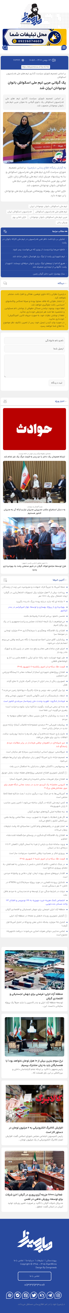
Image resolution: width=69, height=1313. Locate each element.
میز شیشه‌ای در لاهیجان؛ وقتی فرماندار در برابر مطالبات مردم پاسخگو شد (37, 744)
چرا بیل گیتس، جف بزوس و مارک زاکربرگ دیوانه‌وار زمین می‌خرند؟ (33, 690)
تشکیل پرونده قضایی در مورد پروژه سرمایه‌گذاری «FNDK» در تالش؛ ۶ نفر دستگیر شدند (37, 884)
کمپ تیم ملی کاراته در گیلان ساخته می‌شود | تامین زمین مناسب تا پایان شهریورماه (36, 804)
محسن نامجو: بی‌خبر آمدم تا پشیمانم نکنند (44, 616)
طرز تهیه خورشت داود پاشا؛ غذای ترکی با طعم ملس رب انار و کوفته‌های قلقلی (37, 659)
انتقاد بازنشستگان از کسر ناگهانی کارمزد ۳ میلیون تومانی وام (35, 696)
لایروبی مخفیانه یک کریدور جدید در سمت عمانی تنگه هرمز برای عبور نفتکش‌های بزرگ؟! (36, 786)
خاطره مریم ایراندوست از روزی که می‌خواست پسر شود (39, 249)
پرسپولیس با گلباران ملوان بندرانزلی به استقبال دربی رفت (37, 766)
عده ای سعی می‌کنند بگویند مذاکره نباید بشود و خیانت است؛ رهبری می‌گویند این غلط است (36, 708)
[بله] (17, 1295)
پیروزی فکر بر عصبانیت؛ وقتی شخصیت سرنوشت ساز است (37, 853)
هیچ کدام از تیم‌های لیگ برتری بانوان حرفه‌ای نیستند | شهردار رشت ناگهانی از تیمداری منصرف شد (36, 265)
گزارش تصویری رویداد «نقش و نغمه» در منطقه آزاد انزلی (36, 916)
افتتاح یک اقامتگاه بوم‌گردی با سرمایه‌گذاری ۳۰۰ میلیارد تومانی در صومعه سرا (36, 632)
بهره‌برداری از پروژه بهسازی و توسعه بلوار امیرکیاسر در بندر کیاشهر (38, 608)
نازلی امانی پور (19, 217)
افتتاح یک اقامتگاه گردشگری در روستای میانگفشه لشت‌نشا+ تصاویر (37, 837)
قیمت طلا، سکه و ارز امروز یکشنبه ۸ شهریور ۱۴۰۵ (41, 667)
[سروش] (42, 1295)
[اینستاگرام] (58, 1295)
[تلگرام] (50, 1295)
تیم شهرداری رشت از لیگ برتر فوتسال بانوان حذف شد (39, 256)
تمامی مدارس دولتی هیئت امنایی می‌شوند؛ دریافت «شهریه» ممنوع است (37, 933)
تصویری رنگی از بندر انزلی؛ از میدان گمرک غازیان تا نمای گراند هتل (37, 683)
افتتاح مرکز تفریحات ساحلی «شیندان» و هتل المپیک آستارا (37, 779)
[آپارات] (9, 1295)
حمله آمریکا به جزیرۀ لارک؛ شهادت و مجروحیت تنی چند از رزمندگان (33, 587)
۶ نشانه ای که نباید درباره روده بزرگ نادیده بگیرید (40, 601)
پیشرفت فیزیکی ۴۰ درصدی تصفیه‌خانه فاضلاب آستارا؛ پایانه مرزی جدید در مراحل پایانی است (35, 726)
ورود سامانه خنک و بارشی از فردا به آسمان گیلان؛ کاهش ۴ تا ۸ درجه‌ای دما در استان (36, 846)
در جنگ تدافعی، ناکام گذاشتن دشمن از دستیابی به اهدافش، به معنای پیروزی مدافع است (35, 866)
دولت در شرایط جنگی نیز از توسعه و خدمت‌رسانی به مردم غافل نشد (36, 893)
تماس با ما (19, 1260)
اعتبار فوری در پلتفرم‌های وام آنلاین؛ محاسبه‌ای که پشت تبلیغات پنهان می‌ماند (36, 828)
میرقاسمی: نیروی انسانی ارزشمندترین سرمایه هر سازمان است (35, 752)
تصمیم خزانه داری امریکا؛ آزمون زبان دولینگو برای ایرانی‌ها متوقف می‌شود (35, 759)
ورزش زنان (62, 222)
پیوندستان (51, 1260)
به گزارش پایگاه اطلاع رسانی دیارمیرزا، (46, 168)
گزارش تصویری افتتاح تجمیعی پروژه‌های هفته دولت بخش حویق (33, 773)
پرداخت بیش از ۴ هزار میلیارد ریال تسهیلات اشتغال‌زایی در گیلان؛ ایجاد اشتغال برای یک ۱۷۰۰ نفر (36, 594)
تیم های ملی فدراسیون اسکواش (51, 212)
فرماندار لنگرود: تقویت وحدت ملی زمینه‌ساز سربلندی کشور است (34, 701)
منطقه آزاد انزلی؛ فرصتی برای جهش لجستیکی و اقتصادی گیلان (35, 909)
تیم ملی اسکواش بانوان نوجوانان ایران (48, 206)
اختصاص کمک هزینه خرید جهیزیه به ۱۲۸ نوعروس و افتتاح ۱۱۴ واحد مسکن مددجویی (37, 902)
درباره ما (30, 1260)
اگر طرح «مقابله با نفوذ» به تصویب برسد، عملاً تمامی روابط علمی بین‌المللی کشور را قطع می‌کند (36, 819)
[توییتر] (33, 1295)
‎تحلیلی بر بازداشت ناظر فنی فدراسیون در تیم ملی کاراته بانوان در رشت (34, 241)
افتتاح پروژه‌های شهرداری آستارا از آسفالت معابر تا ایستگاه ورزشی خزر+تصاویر (35, 674)
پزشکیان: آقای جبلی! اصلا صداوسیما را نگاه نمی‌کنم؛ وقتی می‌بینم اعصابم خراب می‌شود (35, 641)
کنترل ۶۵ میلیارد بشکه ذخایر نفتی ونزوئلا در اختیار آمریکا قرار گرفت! (37, 924)
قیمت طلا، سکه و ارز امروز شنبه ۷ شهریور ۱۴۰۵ (42, 859)
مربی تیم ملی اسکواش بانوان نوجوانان (48, 217)
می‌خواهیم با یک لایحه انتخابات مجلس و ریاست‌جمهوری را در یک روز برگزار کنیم (35, 623)
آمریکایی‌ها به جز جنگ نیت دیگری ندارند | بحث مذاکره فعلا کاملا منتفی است (35, 795)
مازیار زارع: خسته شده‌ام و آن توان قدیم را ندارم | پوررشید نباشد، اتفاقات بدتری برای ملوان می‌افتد (35, 735)
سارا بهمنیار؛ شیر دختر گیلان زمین (49, 274)
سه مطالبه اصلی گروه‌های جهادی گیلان (46, 812)
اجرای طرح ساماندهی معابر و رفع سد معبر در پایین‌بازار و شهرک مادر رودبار (36, 650)
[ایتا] (25, 1295)
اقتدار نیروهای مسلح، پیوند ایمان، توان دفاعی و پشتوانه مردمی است (36, 875)
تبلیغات (40, 1260)
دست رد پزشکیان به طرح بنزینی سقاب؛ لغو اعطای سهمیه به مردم (37, 717)
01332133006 (34, 1285)
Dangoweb (51, 1267)
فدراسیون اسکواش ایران (19, 212)
